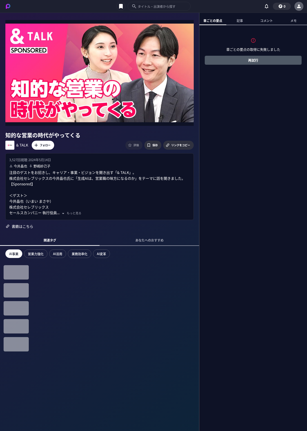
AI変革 (101, 253)
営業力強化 (36, 253)
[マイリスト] (120, 6)
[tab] (212, 20)
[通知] (266, 6)
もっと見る (74, 213)
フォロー (45, 145)
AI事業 (13, 253)
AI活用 (57, 253)
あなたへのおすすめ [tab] (149, 240)
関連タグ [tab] (50, 240)
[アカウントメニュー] (298, 6)
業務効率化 (79, 253)
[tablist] (253, 20)
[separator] (199, 222)
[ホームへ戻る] (8, 6)
